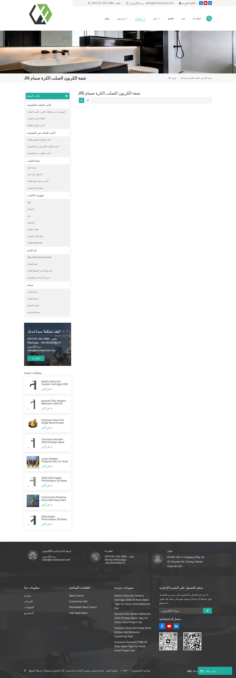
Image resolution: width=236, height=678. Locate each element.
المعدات (28, 601)
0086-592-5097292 (38, 338)
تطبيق (171, 18)
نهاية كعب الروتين (35, 236)
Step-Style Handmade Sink (39, 257)
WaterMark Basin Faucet (83, 607)
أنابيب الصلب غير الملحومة (41, 132)
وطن (107, 18)
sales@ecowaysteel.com (41, 350)
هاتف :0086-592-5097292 (106, 3)
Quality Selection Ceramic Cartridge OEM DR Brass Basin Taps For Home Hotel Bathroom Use (54, 383)
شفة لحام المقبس (35, 188)
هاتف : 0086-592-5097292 (119, 556)
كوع (29, 202)
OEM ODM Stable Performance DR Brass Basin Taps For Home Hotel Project (54, 479)
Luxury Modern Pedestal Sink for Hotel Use (54, 460)
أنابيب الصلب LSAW (36, 118)
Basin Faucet (76, 595)
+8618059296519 (50, 342)
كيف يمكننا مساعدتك (43, 331)
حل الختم (32, 250)
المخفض (31, 222)
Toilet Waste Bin (34, 243)
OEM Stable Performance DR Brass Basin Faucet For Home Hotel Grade (54, 518)
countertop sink (78, 601)
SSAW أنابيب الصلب (36, 125)
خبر (183, 18)
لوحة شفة (31, 167)
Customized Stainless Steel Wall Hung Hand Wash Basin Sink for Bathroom (53, 498)
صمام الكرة (32, 292)
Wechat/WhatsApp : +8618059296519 (116, 561)
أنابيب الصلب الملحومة (39, 104)
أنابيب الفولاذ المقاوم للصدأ (39, 140)
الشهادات (29, 607)
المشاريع (28, 613)
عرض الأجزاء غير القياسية (38, 277)
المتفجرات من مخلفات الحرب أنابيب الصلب (46, 112)
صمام (30, 284)
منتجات (139, 18)
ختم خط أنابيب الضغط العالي (39, 271)
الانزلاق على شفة (34, 174)
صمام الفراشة (33, 312)
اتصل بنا (197, 18)
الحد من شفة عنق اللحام (38, 181)
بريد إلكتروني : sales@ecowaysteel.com (152, 3)
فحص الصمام (33, 305)
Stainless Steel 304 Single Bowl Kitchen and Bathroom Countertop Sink (52, 421)
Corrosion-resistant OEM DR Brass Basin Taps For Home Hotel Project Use (53, 440)
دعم (155, 18)
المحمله (30, 209)
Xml (125, 670)
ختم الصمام (32, 264)
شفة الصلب (33, 160)
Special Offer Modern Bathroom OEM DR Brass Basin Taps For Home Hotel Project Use (53, 402)
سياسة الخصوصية (141, 670)
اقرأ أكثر (46, 389)
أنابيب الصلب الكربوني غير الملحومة (43, 146)
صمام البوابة (32, 298)
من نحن (121, 18)
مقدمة (27, 595)
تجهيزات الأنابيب (35, 195)
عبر (29, 216)
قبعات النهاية (32, 229)
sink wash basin (78, 613)
